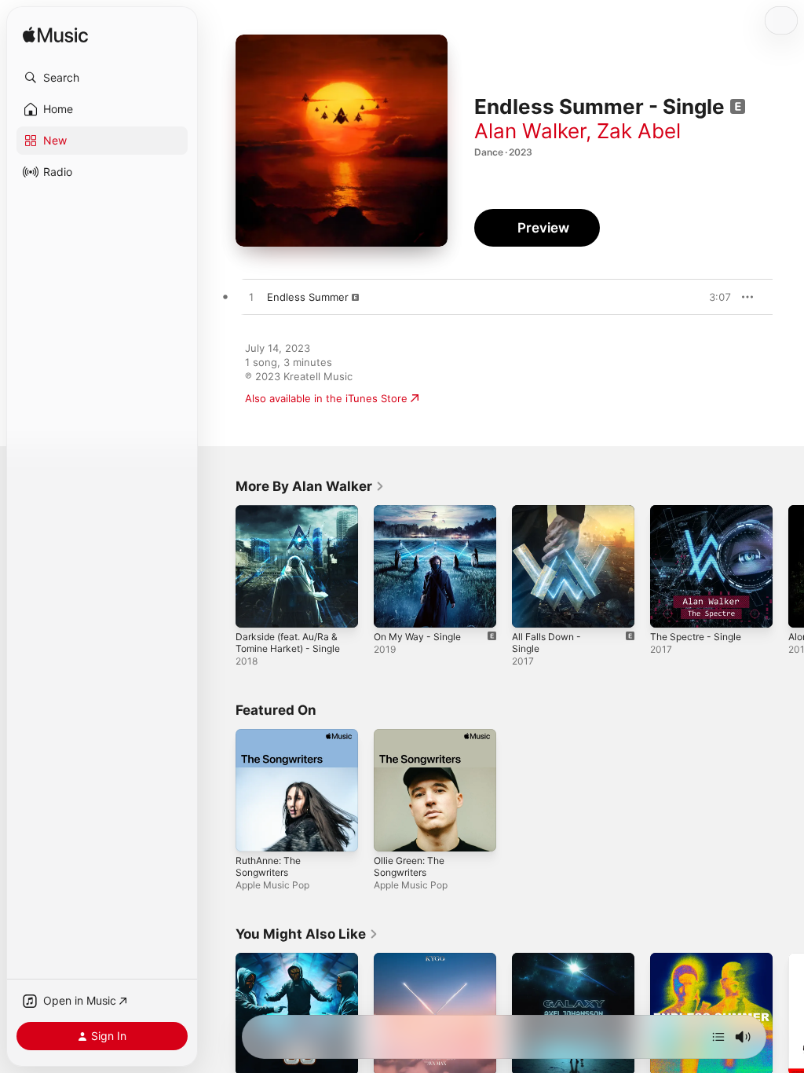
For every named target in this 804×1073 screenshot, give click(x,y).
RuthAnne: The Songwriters (268, 866)
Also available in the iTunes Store (326, 398)
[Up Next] (718, 1037)
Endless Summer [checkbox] (308, 297)
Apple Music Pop (272, 885)
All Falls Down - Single (546, 642)
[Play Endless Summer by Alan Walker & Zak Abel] (251, 298)
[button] (102, 77)
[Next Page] (788, 566)
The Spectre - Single (695, 637)
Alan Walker (530, 131)
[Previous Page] (220, 566)
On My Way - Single (417, 637)
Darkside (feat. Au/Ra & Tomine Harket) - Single (288, 642)
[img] (55, 36)
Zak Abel (639, 131)
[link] (310, 486)
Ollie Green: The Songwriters (409, 866)
